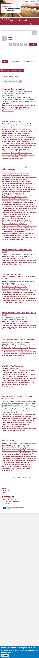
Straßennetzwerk (19, 158)
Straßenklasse (23, 224)
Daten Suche (6, 19)
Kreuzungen (29, 204)
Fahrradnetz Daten (3, 166)
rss (25, 44)
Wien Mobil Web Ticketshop (12, 366)
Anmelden (23, 24)
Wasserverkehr (7, 393)
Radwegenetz (21, 218)
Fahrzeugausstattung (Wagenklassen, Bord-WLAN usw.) (19, 418)
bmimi (11, 501)
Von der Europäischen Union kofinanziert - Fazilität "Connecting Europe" (13, 508)
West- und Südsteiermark (26, 155)
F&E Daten (27, 21)
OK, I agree (5, 655)
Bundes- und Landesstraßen (10, 157)
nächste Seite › (17, 477)
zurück (33, 44)
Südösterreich (29, 464)
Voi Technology (7, 174)
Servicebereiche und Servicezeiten (21, 153)
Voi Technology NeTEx (10, 169)
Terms (4, 492)
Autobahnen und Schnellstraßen (11, 466)
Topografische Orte (8, 155)
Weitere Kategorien (25, 166)
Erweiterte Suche (9, 38)
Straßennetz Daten (22, 166)
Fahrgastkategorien (8, 135)
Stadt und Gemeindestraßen (27, 262)
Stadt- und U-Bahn (7, 264)
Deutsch (32, 1)
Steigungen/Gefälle (21, 222)
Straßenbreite (13, 224)
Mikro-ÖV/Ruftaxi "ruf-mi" (12, 121)
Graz (16, 155)
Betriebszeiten (10, 105)
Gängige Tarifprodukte (23, 195)
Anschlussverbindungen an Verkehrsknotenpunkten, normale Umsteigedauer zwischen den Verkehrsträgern (17, 175)
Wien (4, 262)
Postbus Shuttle (8, 441)
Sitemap (4, 488)
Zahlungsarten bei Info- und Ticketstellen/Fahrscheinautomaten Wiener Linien (18, 276)
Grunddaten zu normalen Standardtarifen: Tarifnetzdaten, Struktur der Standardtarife (18, 137)
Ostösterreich (19, 464)
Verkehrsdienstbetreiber (9, 226)
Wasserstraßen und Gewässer (27, 428)
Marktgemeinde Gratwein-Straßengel (13, 130)
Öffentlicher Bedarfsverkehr (7, 118)
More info (10, 652)
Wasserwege (21, 430)
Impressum (5, 490)
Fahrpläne (18, 189)
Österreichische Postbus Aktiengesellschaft (15, 447)
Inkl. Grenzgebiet (7, 430)
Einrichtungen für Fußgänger (23, 187)
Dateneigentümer (29, 61)
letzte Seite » (27, 477)
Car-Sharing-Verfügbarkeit (22, 133)
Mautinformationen (11, 166)
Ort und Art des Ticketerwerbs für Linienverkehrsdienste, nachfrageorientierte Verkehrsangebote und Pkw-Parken (18, 107)
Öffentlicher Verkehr (3, 86)
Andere (27, 233)
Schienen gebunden (8, 111)
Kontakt (4, 21)
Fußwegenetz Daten (7, 166)
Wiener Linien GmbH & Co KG (10, 256)
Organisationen (15, 61)
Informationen (17, 19)
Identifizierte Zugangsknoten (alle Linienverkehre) (17, 145)
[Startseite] (11, 8)
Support (27, 19)
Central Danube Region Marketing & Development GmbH (19, 414)
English (27, 1)
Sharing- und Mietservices (14, 118)
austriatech (8, 496)
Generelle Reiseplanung (3, 118)
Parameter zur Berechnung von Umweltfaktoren (17, 214)
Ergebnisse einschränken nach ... (13, 70)
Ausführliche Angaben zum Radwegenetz (14, 179)
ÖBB (3, 105)
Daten (5, 61)
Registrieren (33, 24)
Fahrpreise (18, 135)
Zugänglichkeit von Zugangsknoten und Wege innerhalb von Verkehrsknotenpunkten (18, 231)
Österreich (27, 109)
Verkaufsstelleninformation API (14, 89)
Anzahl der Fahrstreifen (28, 177)
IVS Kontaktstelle (15, 21)
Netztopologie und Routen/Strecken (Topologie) (16, 206)
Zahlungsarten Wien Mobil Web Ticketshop (18, 339)
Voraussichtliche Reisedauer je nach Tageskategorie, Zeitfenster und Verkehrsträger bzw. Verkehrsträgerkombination (19, 227)
